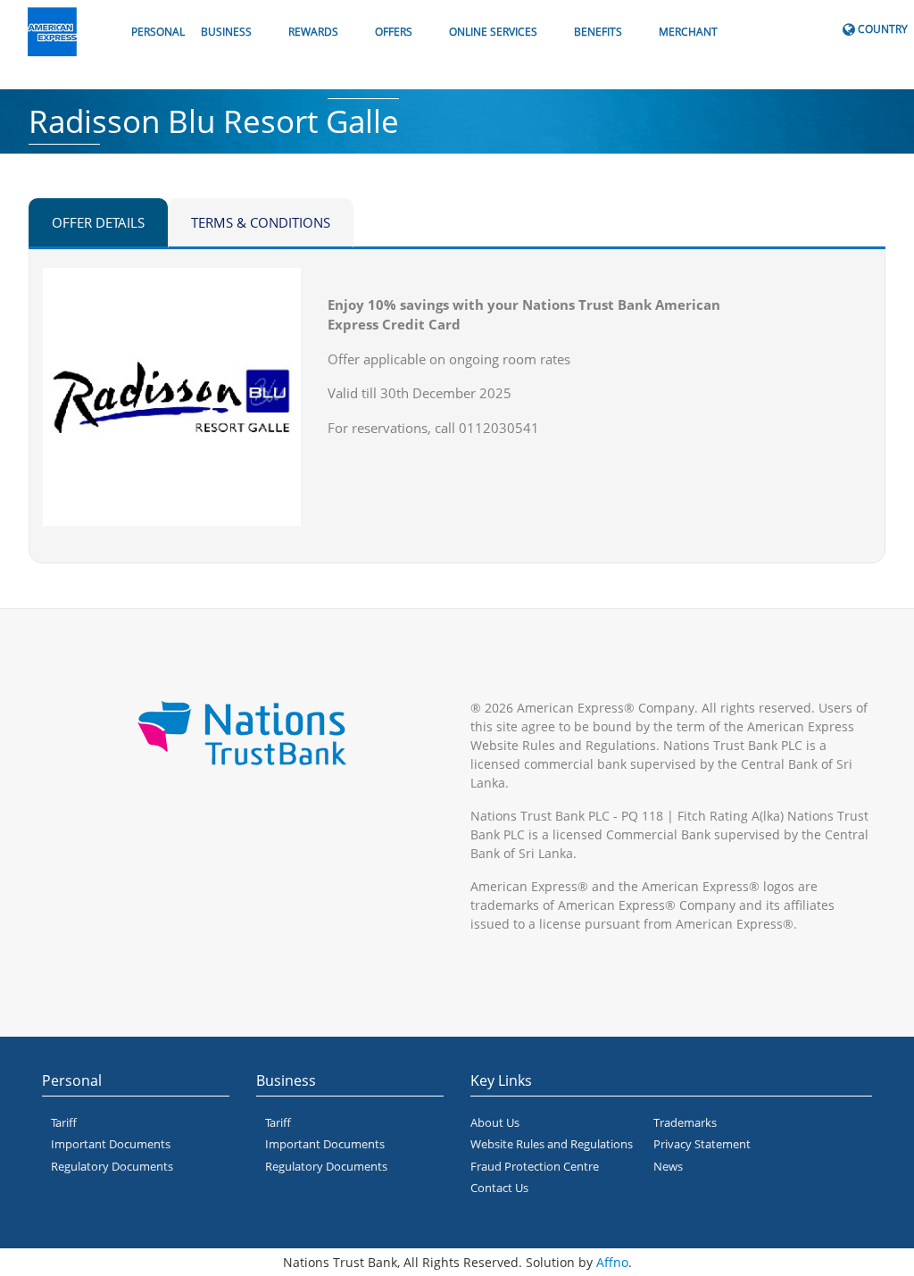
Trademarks (685, 1122)
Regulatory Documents (112, 1166)
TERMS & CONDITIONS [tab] (260, 222)
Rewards (313, 31)
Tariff (64, 1122)
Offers (393, 31)
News (668, 1166)
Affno (612, 1262)
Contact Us (499, 1188)
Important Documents (110, 1144)
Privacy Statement (702, 1144)
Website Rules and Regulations (551, 1144)
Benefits (598, 31)
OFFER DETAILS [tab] (98, 222)
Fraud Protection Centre (534, 1166)
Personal (158, 31)
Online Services (493, 31)
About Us (494, 1122)
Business (226, 31)
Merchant (688, 31)
